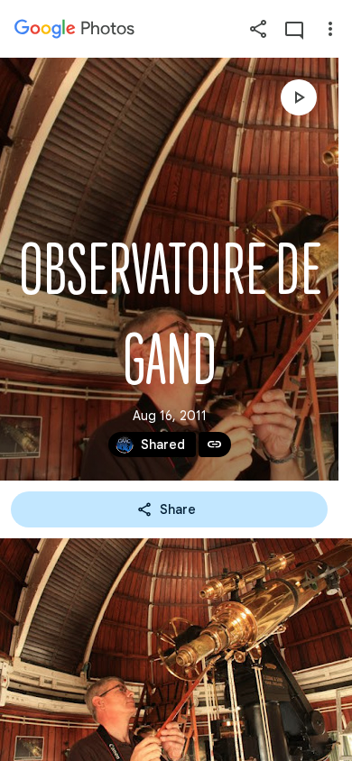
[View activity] (294, 29)
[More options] (330, 29)
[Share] (258, 29)
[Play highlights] (298, 97)
